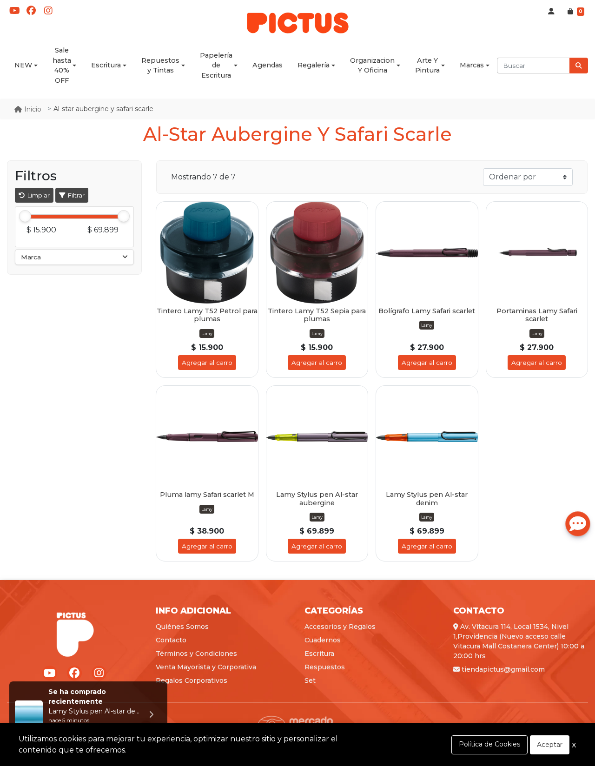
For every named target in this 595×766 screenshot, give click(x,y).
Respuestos (324, 667)
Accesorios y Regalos (340, 626)
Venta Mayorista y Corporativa (206, 667)
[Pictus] (297, 22)
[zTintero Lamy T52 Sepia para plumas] (317, 253)
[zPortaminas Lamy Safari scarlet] (537, 253)
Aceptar (549, 744)
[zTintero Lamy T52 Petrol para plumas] (207, 253)
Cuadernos (322, 640)
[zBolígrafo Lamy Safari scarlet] (427, 253)
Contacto (171, 640)
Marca (31, 257)
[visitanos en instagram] (48, 10)
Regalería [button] (314, 65)
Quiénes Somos (182, 626)
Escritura (319, 653)
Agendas (267, 65)
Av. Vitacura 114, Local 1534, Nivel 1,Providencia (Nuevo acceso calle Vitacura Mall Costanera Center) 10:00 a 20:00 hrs (518, 641)
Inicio (32, 109)
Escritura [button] (106, 65)
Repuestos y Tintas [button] (160, 65)
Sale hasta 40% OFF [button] (62, 65)
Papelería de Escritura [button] (216, 65)
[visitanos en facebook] (31, 10)
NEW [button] (23, 65)
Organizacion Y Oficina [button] (372, 65)
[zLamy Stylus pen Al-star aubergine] (317, 437)
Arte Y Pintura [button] (427, 65)
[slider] (25, 217)
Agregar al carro (207, 362)
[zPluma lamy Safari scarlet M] (207, 437)
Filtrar (75, 195)
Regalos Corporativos (191, 680)
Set (310, 680)
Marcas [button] (472, 65)
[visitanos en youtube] (14, 10)
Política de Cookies (489, 744)
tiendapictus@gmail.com (502, 669)
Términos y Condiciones (196, 653)
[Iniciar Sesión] (551, 12)
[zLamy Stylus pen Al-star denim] (427, 437)
